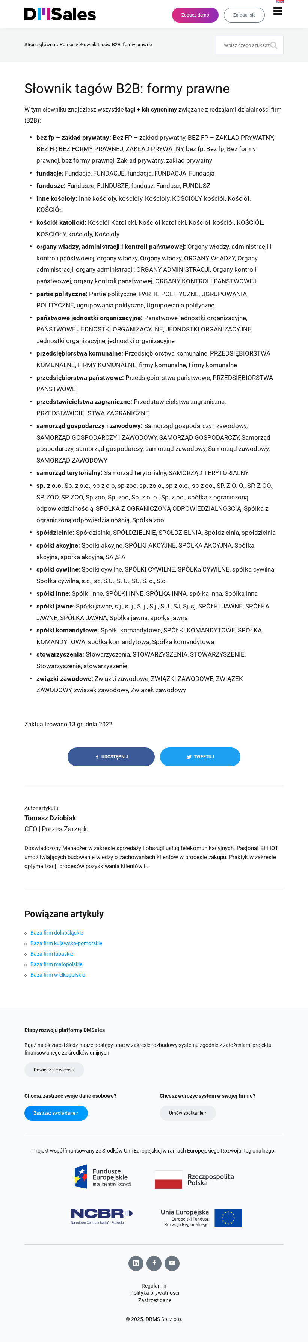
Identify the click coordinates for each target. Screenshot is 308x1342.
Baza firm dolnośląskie (56, 933)
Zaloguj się (244, 15)
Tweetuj (203, 757)
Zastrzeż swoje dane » (56, 1113)
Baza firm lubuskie (51, 954)
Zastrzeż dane (154, 1300)
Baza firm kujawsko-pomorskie (66, 943)
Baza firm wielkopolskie (57, 975)
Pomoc (67, 44)
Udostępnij (114, 757)
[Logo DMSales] (63, 14)
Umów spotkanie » (188, 1113)
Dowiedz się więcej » (54, 1070)
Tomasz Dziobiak (50, 818)
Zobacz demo (195, 15)
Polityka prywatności (154, 1293)
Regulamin (154, 1286)
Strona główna (39, 44)
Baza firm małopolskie (56, 964)
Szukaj (274, 45)
